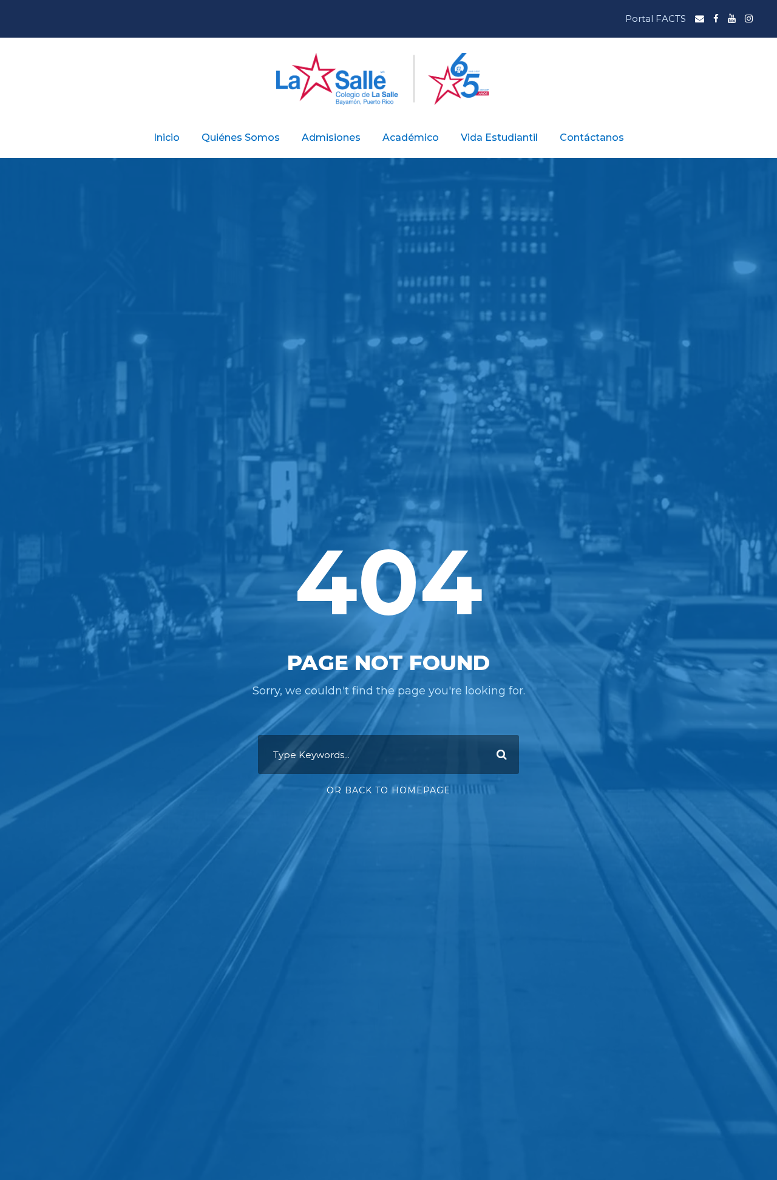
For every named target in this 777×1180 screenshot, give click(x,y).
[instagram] (749, 18)
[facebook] (716, 18)
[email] (699, 18)
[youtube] (732, 18)
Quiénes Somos (241, 137)
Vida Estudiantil (499, 137)
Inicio (167, 137)
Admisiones (331, 137)
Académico (410, 137)
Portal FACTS (655, 18)
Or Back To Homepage (388, 790)
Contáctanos (592, 137)
